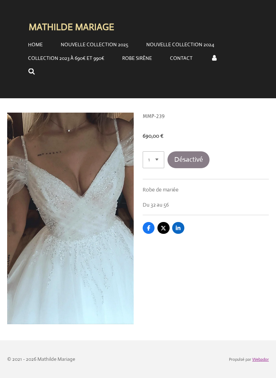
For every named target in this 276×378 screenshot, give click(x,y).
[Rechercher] (31, 72)
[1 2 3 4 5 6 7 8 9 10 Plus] (153, 159)
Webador (260, 359)
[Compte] (214, 58)
